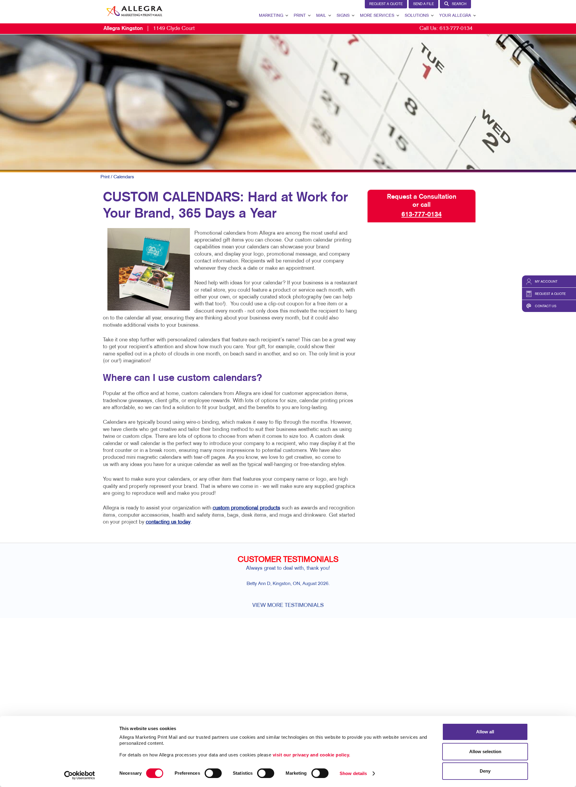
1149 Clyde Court (149, 28)
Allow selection (485, 751)
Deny (485, 771)
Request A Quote (386, 4)
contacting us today (168, 522)
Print (300, 16)
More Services (377, 16)
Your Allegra (455, 16)
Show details (353, 773)
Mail (321, 16)
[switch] (213, 773)
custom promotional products (246, 508)
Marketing (271, 16)
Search (459, 4)
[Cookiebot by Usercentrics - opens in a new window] (79, 775)
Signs (343, 16)
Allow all (485, 731)
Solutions (417, 16)
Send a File (423, 4)
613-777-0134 (456, 28)
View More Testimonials (288, 605)
